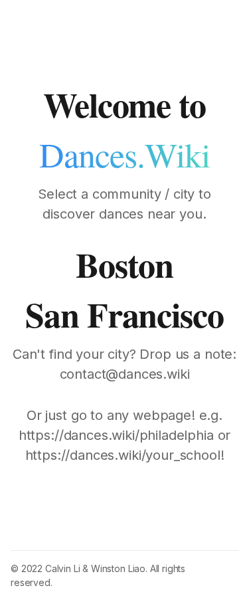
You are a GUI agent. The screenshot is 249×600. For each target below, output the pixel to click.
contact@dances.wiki (125, 374)
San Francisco (124, 314)
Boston (124, 264)
